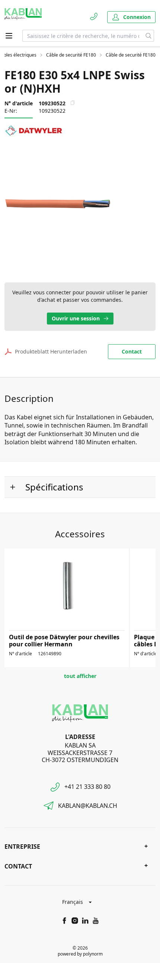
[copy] (72, 102)
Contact (132, 351)
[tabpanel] (80, 203)
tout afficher (80, 675)
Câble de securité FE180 (71, 55)
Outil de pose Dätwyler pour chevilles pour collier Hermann (64, 640)
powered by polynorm (80, 954)
